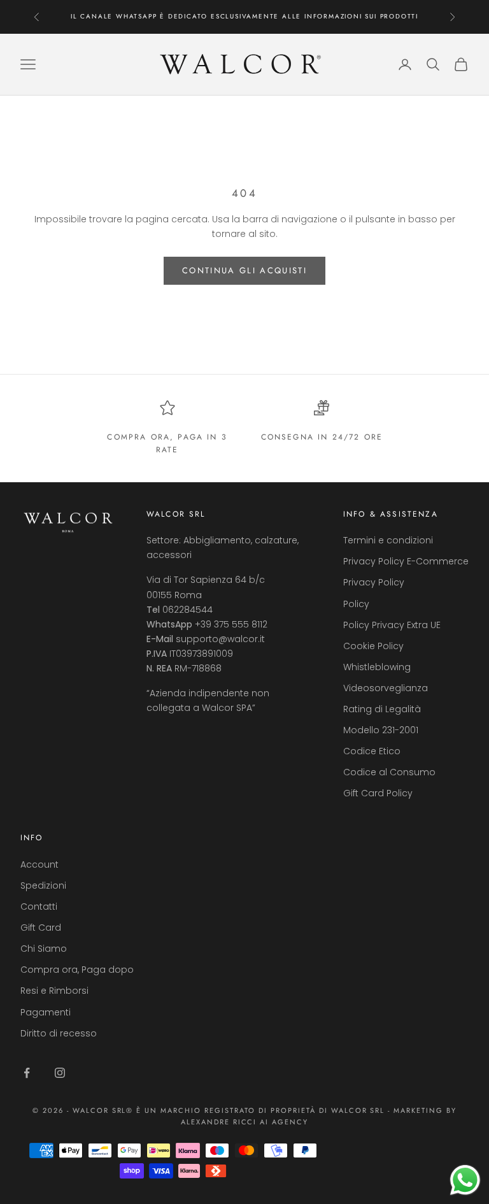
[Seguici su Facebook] (26, 1072)
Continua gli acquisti (244, 270)
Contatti (38, 906)
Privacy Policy (373, 582)
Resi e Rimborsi (54, 990)
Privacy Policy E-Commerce (406, 561)
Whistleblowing (377, 667)
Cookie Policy (373, 646)
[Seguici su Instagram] (59, 1072)
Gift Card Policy (378, 793)
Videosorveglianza (385, 688)
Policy (356, 604)
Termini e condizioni (388, 540)
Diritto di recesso (58, 1033)
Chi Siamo (43, 948)
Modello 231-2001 (380, 730)
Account (39, 864)
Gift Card (40, 927)
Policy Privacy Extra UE (392, 625)
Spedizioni (43, 885)
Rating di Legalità (382, 709)
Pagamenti (45, 1012)
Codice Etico (371, 751)
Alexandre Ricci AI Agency (245, 1122)
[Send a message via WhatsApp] (465, 1180)
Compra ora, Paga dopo (77, 969)
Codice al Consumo (389, 772)
